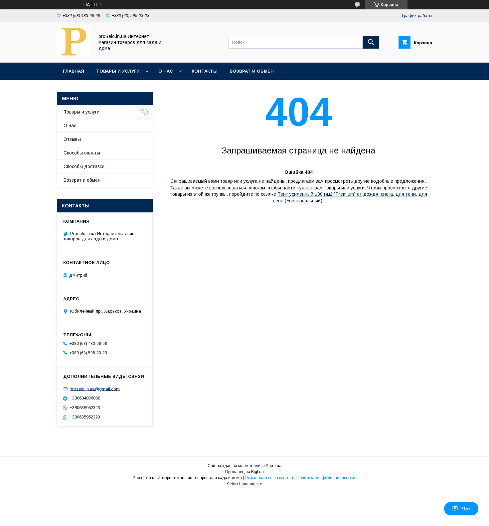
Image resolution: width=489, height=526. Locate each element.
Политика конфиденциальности (326, 477)
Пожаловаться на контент (269, 477)
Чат (466, 508)
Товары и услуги (118, 71)
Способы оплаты (82, 152)
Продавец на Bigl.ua (244, 471)
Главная (73, 71)
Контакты (205, 71)
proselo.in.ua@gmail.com (95, 388)
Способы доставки (84, 166)
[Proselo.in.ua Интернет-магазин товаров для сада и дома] (73, 54)
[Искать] (371, 42)
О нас (165, 71)
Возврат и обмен (252, 71)
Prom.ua (273, 465)
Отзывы (72, 139)
